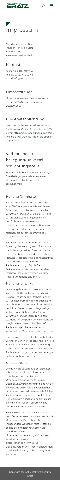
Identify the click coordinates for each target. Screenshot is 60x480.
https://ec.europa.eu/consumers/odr (33, 133)
